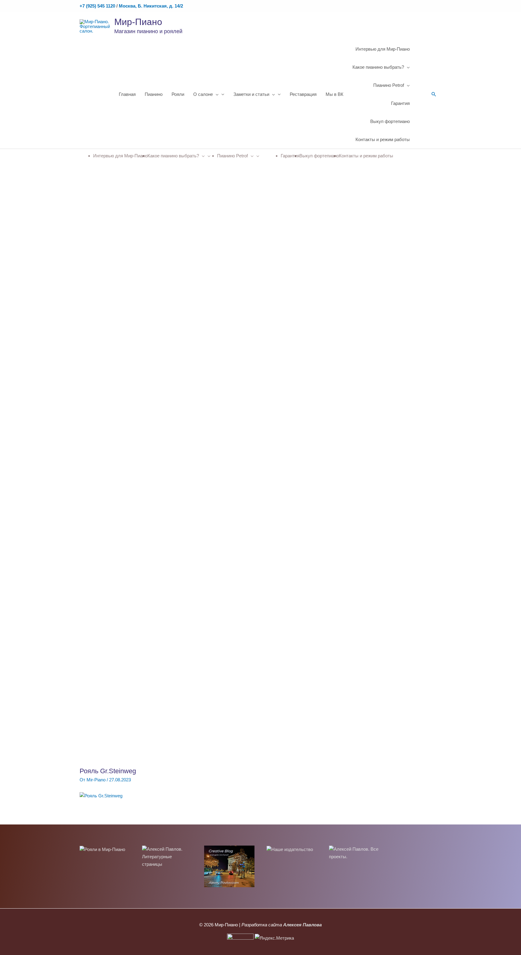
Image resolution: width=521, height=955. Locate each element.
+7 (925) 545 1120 (97, 5)
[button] (434, 94)
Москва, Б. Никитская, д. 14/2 (151, 5)
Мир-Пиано (138, 22)
